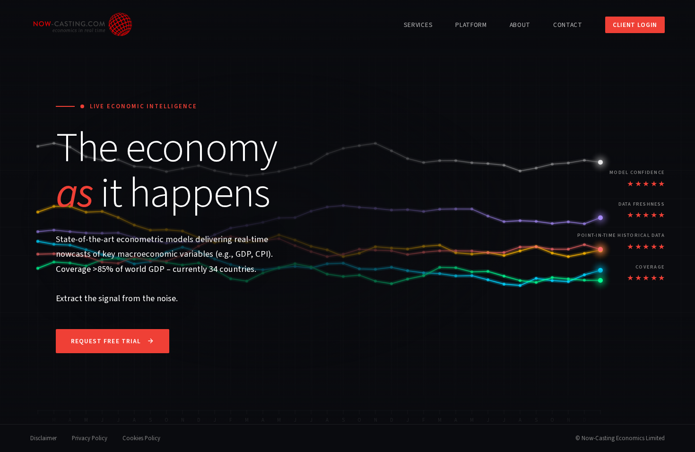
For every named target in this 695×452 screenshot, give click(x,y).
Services (418, 24)
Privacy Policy (89, 438)
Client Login (635, 24)
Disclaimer (43, 438)
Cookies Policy (141, 438)
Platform (470, 24)
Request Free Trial (106, 341)
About (520, 24)
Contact (567, 24)
